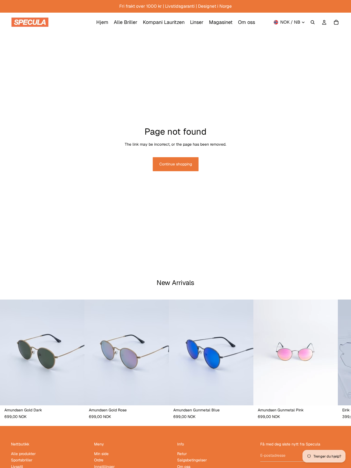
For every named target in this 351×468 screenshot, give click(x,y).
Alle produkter (23, 453)
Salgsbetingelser (192, 460)
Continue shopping (175, 164)
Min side (101, 453)
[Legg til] (76, 397)
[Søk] (313, 22)
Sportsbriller (21, 460)
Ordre (98, 460)
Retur (182, 453)
